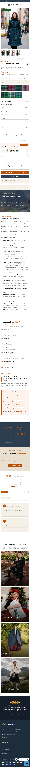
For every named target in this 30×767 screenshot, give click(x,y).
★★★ (22, 492)
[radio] (4, 88)
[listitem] (3, 53)
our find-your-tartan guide (18, 407)
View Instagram (16, 465)
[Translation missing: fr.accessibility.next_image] (26, 28)
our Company (5, 749)
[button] (11, 59)
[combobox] (15, 82)
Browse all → (23, 78)
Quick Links (5, 746)
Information (5, 742)
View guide (24, 101)
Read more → (20, 69)
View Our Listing (15, 714)
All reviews (4, 492)
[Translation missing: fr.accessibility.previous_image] (3, 28)
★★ (26, 492)
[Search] (24, 4)
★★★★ (17, 492)
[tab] (14, 47)
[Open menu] (2, 4)
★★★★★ (11, 492)
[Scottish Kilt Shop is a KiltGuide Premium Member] (15, 702)
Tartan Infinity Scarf (18, 400)
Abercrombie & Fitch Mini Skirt (12, 413)
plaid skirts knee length (15, 404)
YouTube (15, 408)
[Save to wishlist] (27, 64)
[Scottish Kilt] (15, 4)
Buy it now (16, 176)
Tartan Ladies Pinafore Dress (19, 411)
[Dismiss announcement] (29, 1)
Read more (3, 208)
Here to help (5, 753)
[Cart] (27, 4)
